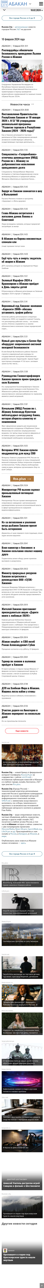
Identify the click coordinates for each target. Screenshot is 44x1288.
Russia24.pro (27, 774)
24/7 (18, 29)
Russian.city (6, 1194)
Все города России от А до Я (22, 18)
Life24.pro (6, 831)
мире (4, 836)
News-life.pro (21, 829)
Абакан (6, 45)
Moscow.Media (8, 829)
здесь (23, 843)
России (13, 833)
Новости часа (20, 104)
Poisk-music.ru (7, 982)
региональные (21, 27)
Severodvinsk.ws (8, 1041)
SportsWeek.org (35, 829)
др (14, 831)
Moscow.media (7, 1011)
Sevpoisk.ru (6, 1128)
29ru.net (5, 1097)
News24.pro (6, 921)
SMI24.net (6, 800)
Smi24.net (5, 742)
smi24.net (26, 777)
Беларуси (23, 833)
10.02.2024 (36, 10)
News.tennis (6, 1069)
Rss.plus (16, 784)
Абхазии (33, 833)
